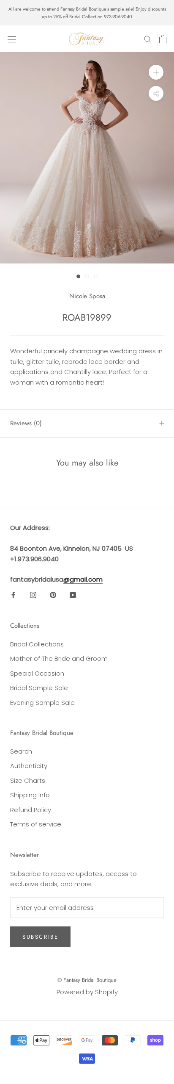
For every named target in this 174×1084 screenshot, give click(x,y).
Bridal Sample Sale (39, 687)
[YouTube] (73, 595)
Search (21, 751)
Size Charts (27, 780)
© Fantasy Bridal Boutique (87, 980)
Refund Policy (30, 809)
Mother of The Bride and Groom (59, 658)
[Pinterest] (53, 595)
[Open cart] (162, 39)
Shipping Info (30, 794)
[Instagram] (33, 595)
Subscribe (40, 937)
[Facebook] (13, 595)
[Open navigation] (12, 39)
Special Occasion (37, 673)
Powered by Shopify (87, 991)
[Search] (148, 38)
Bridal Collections (37, 644)
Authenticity (28, 765)
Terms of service (35, 824)
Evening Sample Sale (42, 702)
